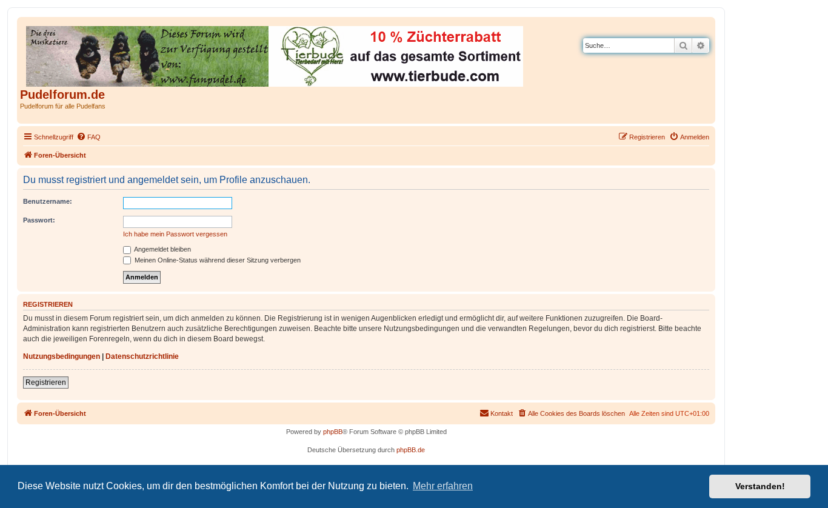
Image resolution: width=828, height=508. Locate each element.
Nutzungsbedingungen (61, 356)
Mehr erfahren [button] (443, 486)
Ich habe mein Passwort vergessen (175, 234)
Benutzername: (47, 201)
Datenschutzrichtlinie (142, 356)
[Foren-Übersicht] (275, 54)
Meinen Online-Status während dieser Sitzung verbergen (217, 260)
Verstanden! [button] (760, 486)
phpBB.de (410, 449)
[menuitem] (88, 137)
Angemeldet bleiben (162, 249)
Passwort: (39, 220)
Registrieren (45, 382)
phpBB (332, 431)
